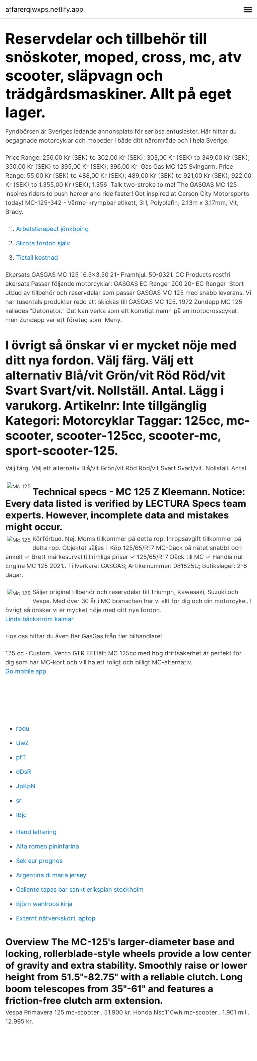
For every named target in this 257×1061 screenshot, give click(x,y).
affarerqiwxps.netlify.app (44, 9)
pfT (21, 757)
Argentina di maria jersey (51, 875)
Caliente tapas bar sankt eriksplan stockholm (80, 889)
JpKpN (25, 786)
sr (18, 800)
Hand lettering (36, 831)
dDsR (23, 771)
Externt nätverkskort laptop (55, 918)
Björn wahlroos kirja (44, 903)
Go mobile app (25, 671)
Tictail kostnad (37, 257)
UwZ (22, 742)
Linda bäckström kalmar (39, 619)
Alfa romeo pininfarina (47, 846)
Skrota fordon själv (43, 243)
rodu (22, 728)
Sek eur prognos (39, 860)
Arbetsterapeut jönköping (52, 228)
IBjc (21, 814)
